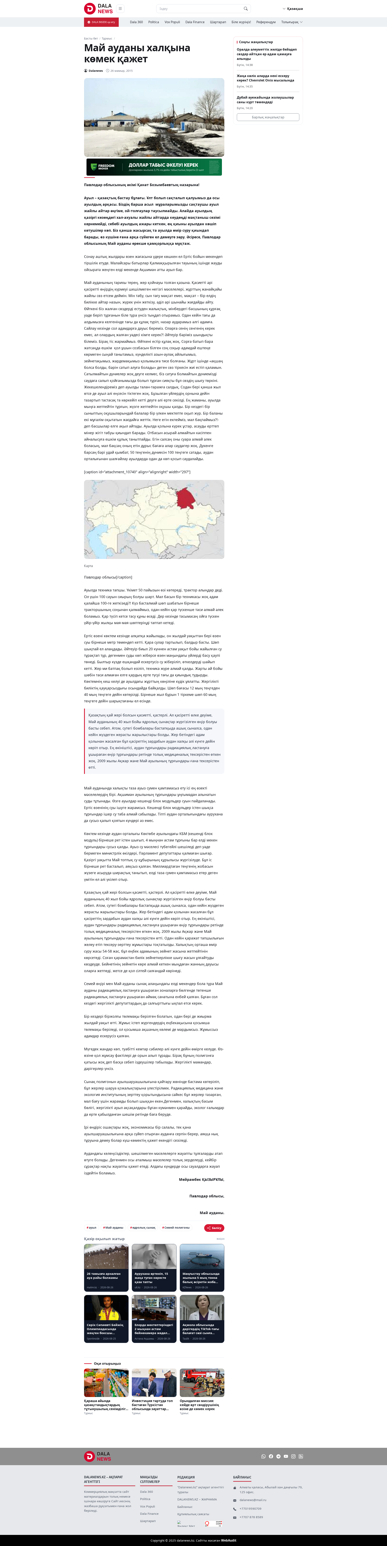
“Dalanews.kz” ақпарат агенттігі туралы (200, 1489)
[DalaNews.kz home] (98, 9)
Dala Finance (195, 22)
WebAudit (228, 1540)
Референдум (266, 22)
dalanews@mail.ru (253, 1500)
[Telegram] (278, 1456)
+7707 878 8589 (251, 1517)
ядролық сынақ (143, 1227)
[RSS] (301, 1456)
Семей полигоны (177, 1227)
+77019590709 (250, 1508)
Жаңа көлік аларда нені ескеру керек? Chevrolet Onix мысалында (265, 77)
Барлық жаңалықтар (268, 117)
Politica (153, 22)
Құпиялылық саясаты (193, 1514)
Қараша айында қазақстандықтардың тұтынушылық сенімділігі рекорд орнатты (105, 1405)
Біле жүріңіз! (241, 22)
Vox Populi (172, 22)
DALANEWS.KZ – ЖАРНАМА (197, 1499)
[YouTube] (286, 1456)
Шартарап (218, 22)
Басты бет (91, 38)
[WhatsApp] (263, 1456)
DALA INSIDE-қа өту (103, 22)
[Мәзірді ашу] (120, 8)
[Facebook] (271, 1456)
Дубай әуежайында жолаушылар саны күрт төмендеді (265, 99)
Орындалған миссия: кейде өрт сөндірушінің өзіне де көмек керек (199, 1405)
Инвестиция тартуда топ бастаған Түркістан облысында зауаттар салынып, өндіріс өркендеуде (152, 1405)
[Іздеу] (246, 8)
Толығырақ (290, 22)
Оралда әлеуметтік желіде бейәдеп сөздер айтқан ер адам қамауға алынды (267, 54)
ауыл (92, 1227)
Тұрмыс (107, 38)
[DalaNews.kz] (97, 1456)
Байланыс (184, 1507)
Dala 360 (136, 22)
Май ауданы (114, 1227)
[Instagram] (293, 1456)
